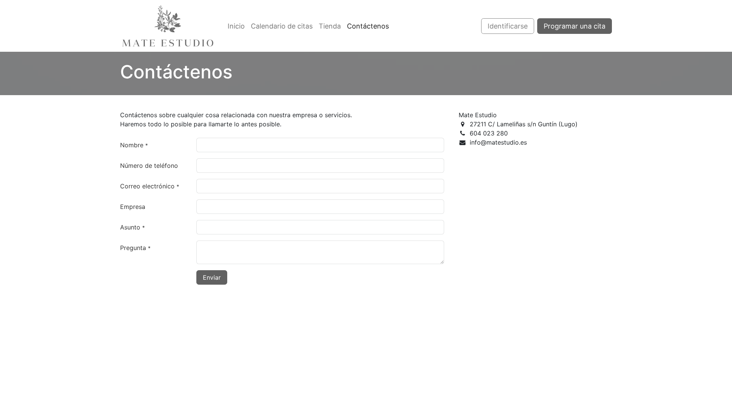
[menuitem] (236, 26)
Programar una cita (574, 26)
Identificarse (508, 26)
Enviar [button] (212, 277)
